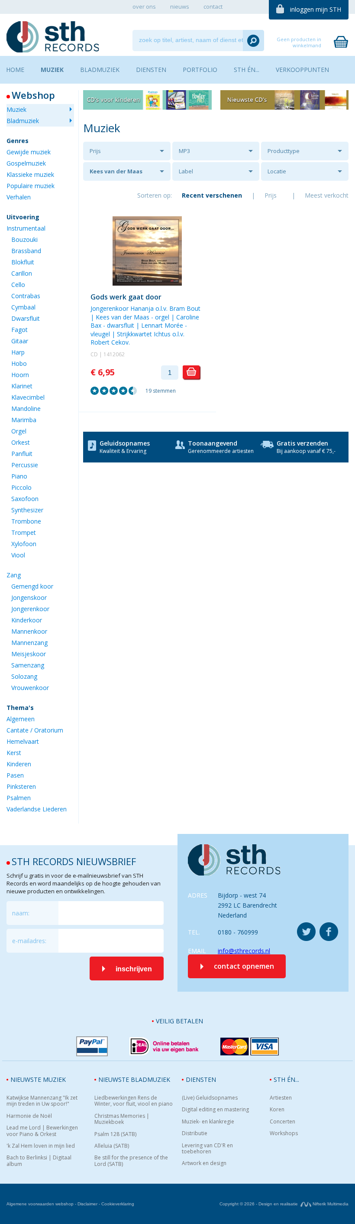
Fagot (19, 330)
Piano (19, 476)
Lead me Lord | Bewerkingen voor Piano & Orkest (42, 1131)
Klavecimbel (28, 397)
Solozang (24, 676)
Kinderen (18, 764)
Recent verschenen (212, 195)
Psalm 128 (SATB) (115, 1134)
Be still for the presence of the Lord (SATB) (131, 1161)
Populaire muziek (30, 186)
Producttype (284, 151)
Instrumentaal (25, 228)
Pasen (15, 775)
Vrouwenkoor (30, 688)
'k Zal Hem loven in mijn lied (40, 1146)
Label (186, 171)
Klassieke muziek (30, 174)
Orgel (18, 431)
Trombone (26, 521)
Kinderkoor (26, 620)
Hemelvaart (22, 741)
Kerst (13, 753)
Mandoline (26, 408)
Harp (18, 352)
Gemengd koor (32, 586)
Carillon (21, 273)
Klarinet (21, 386)
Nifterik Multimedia (330, 1203)
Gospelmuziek (26, 163)
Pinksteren (21, 786)
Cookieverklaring (117, 1203)
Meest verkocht (327, 195)
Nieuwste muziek (38, 1079)
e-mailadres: (29, 941)
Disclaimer (87, 1203)
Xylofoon (23, 544)
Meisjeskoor (28, 654)
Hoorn (20, 375)
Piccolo (21, 487)
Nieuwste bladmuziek (134, 1079)
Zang (13, 575)
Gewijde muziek (28, 152)
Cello (18, 284)
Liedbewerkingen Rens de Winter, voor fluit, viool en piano (133, 1101)
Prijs (95, 151)
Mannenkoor (29, 631)
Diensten (201, 1079)
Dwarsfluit (25, 318)
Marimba (23, 420)
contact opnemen (244, 966)
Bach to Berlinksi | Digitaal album (38, 1161)
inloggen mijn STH (315, 9)
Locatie (277, 171)
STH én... (286, 1079)
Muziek (16, 109)
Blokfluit (22, 262)
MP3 (184, 151)
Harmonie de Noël (29, 1116)
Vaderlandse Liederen (36, 809)
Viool (18, 555)
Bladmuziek (22, 121)
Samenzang (27, 665)
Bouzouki (24, 239)
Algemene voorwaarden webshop (40, 1203)
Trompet (23, 532)
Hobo (19, 363)
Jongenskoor (29, 597)
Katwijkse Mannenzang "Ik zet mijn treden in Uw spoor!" (41, 1101)
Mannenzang (29, 642)
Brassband (26, 251)
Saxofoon (25, 499)
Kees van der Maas (116, 171)
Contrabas (25, 296)
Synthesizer (27, 510)
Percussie (24, 465)
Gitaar (19, 341)
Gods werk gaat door (125, 297)
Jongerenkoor (30, 609)
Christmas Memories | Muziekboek (121, 1119)
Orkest (20, 442)
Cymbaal (23, 307)
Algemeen (20, 719)
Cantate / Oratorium (34, 730)
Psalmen (18, 798)
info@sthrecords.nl (244, 951)
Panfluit (21, 453)
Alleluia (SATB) (111, 1146)
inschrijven (134, 969)
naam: (20, 913)
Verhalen (18, 197)
